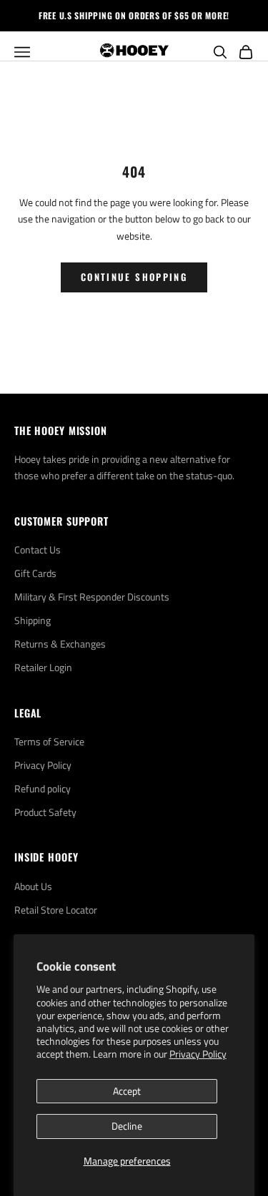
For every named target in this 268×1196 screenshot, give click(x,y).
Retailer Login (43, 667)
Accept (127, 1090)
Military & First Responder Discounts (91, 596)
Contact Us (37, 549)
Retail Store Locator (55, 909)
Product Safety (45, 811)
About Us (33, 886)
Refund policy (42, 788)
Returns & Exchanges (60, 643)
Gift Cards (35, 573)
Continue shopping (134, 277)
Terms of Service (49, 741)
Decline (126, 1125)
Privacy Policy (198, 1053)
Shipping (32, 620)
